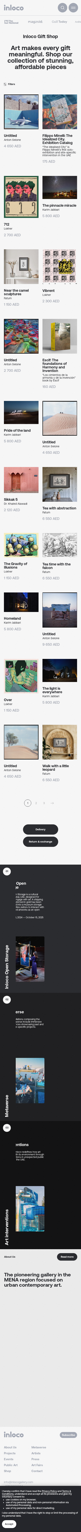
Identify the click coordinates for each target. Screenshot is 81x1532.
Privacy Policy (49, 1491)
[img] (62, 7)
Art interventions (16, 1142)
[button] (73, 7)
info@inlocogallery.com (18, 1482)
